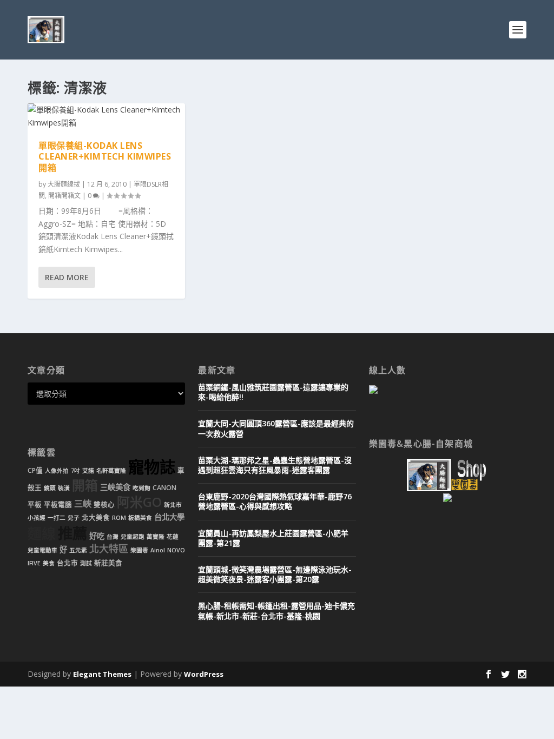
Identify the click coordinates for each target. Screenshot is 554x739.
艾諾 (88, 470)
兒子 (74, 518)
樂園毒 (139, 550)
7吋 (75, 470)
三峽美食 (115, 487)
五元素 (78, 550)
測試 (86, 563)
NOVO (176, 550)
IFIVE (34, 563)
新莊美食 (108, 563)
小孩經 (36, 518)
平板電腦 (58, 504)
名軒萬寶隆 (111, 470)
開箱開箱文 (64, 195)
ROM (119, 518)
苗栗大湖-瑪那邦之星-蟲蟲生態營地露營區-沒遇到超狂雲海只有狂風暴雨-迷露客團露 (275, 465)
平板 (35, 504)
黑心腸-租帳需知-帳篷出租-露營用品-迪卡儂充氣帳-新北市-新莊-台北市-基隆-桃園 (276, 611)
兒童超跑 (132, 536)
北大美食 (96, 517)
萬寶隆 (155, 536)
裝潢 (64, 488)
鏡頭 (50, 488)
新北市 (173, 505)
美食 (49, 563)
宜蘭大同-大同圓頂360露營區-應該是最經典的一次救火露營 (276, 428)
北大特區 (108, 548)
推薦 (72, 533)
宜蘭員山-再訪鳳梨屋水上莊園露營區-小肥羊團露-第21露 (273, 538)
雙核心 (104, 504)
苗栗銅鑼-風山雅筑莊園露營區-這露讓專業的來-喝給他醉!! (273, 392)
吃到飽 (141, 488)
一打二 (56, 518)
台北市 (67, 563)
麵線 (42, 533)
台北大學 (169, 517)
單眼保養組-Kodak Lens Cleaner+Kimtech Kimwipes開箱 (104, 157)
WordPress (203, 674)
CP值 (35, 470)
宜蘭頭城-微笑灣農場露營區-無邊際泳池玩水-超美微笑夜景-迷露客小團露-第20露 (275, 574)
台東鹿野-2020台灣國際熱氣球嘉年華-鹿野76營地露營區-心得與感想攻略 (275, 501)
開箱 (85, 485)
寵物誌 (151, 467)
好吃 (96, 536)
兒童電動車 (42, 550)
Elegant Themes (102, 674)
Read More (67, 277)
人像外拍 (57, 470)
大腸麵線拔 (64, 184)
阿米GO (139, 502)
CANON (164, 487)
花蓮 (173, 536)
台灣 (112, 536)
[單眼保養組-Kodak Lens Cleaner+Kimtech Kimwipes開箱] (106, 116)
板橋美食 (140, 518)
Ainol (157, 550)
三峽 (82, 504)
